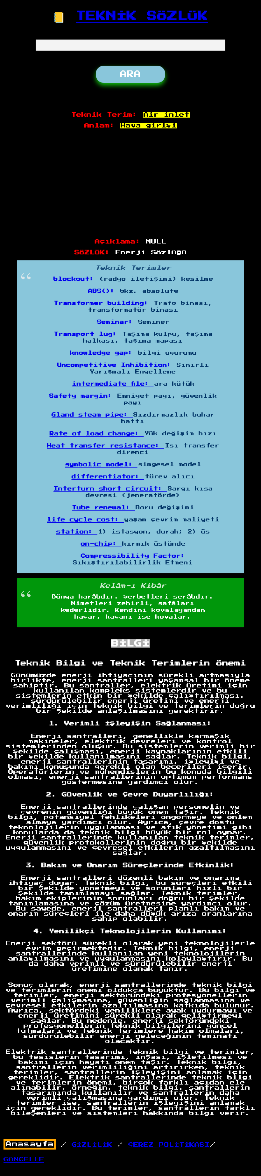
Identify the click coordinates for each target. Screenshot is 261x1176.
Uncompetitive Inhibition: (116, 365)
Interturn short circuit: (110, 489)
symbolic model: (101, 464)
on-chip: (101, 544)
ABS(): (103, 291)
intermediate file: (113, 384)
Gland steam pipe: (92, 415)
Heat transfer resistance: (105, 446)
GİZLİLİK (92, 1144)
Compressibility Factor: (133, 556)
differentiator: (108, 477)
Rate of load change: (97, 434)
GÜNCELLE (24, 1159)
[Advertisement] (131, 184)
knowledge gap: (103, 353)
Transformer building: (103, 303)
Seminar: (117, 322)
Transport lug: (88, 334)
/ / (108, 1144)
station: (76, 532)
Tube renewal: (103, 507)
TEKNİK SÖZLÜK (142, 16)
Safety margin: (83, 396)
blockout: (76, 279)
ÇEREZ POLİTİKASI (169, 1144)
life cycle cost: (85, 520)
